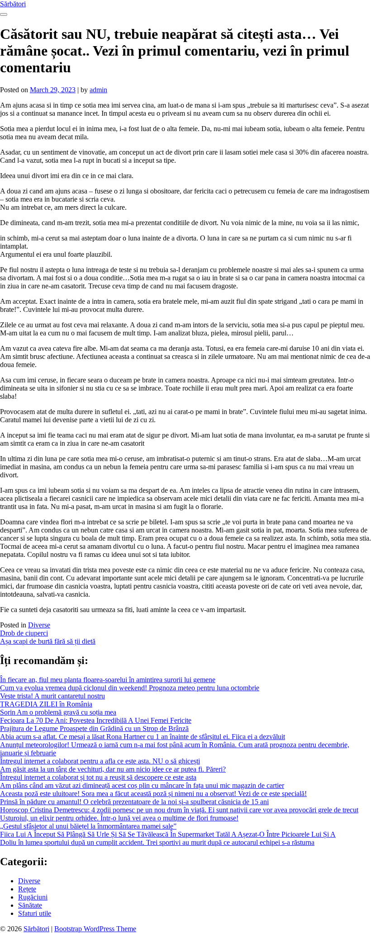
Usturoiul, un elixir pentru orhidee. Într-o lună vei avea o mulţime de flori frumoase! (119, 818)
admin (98, 90)
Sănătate (30, 905)
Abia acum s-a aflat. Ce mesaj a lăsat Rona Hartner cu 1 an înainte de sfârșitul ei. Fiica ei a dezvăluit (142, 736)
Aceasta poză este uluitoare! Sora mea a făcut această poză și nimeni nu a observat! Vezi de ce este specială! (153, 793)
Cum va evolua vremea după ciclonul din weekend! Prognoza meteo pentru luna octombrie (129, 688)
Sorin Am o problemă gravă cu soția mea (58, 712)
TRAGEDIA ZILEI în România (46, 704)
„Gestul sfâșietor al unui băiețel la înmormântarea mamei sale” (88, 826)
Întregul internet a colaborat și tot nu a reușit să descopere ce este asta (98, 777)
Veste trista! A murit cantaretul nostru (52, 696)
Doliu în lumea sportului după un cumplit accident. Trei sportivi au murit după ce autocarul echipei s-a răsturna (157, 842)
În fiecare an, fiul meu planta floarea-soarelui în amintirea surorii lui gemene (107, 679)
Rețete (27, 889)
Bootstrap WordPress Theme (95, 929)
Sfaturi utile (34, 913)
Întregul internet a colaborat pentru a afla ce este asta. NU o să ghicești (100, 761)
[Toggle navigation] (3, 14)
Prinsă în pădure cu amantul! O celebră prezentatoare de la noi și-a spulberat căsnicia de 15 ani (134, 802)
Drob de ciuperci (24, 633)
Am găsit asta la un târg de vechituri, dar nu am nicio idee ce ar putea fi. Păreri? (113, 769)
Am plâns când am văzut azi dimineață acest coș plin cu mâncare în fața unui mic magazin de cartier (142, 785)
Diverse (39, 625)
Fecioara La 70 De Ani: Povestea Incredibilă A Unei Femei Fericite (95, 720)
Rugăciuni (33, 897)
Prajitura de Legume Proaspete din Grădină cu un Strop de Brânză (94, 728)
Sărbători (13, 4)
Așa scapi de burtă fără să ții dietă (47, 641)
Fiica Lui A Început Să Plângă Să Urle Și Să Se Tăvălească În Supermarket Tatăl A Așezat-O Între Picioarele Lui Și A (168, 834)
